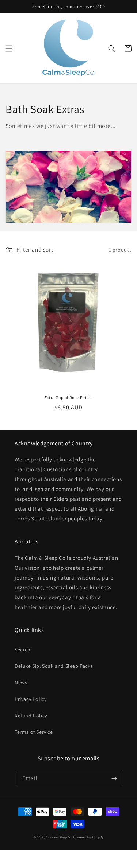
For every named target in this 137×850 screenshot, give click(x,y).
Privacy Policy (30, 699)
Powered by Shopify (88, 837)
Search (23, 649)
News (21, 682)
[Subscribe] (114, 778)
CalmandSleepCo (59, 837)
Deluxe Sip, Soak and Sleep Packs (54, 666)
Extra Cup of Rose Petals (68, 397)
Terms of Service (34, 732)
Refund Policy (31, 715)
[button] (9, 48)
